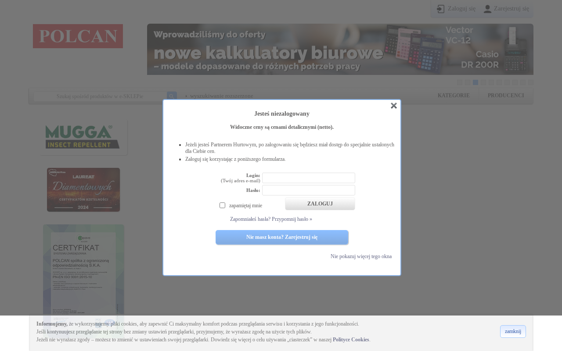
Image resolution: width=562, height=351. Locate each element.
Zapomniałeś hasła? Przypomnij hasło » (271, 219)
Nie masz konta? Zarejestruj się (281, 237)
